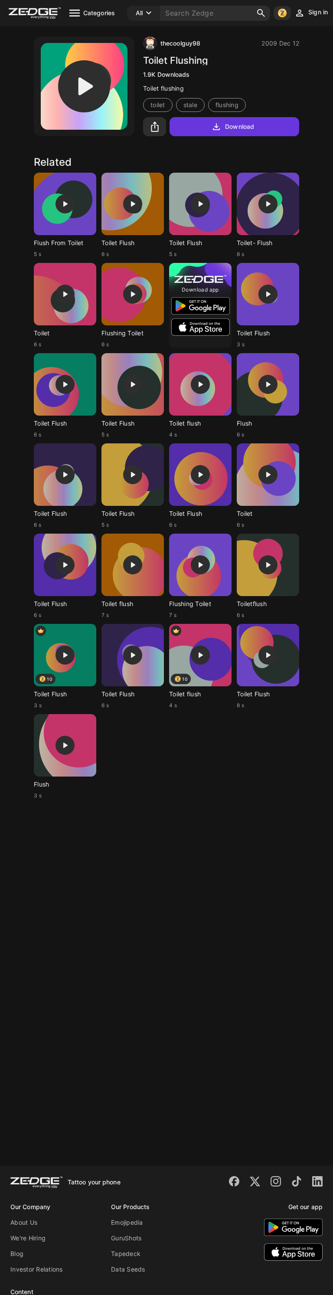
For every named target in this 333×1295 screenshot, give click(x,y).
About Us (23, 1222)
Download (239, 126)
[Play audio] (84, 86)
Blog (16, 1253)
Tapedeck (125, 1253)
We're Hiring (28, 1238)
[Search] (261, 13)
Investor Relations (36, 1269)
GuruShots (126, 1238)
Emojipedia (127, 1222)
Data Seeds (128, 1269)
